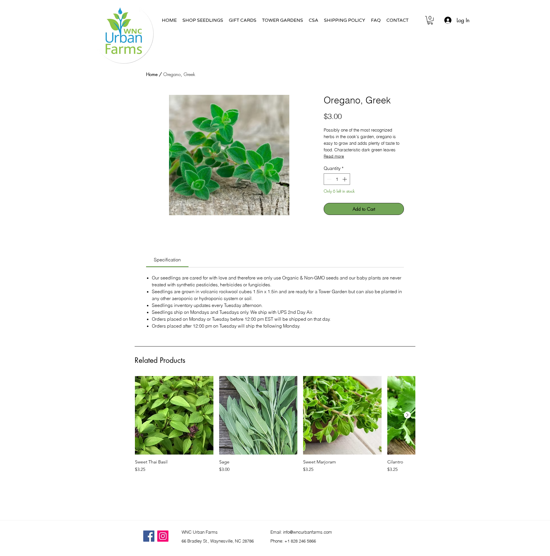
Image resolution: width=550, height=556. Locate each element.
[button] (430, 20)
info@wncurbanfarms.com (307, 532)
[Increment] (345, 179)
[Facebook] (148, 536)
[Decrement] (329, 179)
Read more (334, 156)
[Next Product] (407, 415)
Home (152, 74)
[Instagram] (162, 536)
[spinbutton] (337, 179)
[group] (275, 439)
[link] (167, 260)
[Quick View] (174, 415)
